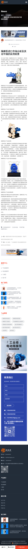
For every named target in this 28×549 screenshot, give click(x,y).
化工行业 (3, 500)
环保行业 (3, 508)
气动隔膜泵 (6, 268)
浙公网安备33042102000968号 (20, 543)
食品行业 (3, 503)
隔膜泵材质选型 (6, 318)
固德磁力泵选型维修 (7, 324)
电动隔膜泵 (6, 271)
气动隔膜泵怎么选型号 (18, 321)
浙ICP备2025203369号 (6, 543)
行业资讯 (8, 15)
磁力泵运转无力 (16, 327)
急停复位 (12, 330)
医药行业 (3, 505)
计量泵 (4, 275)
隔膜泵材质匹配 (16, 318)
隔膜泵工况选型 (6, 321)
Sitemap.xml (14, 545)
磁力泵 (4, 278)
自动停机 (5, 330)
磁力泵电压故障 (6, 327)
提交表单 (9, 406)
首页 (2, 15)
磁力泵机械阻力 (18, 324)
